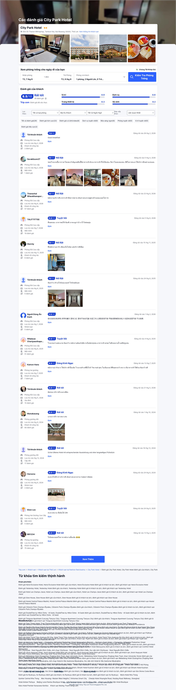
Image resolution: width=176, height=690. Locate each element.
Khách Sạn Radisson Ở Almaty (85, 665)
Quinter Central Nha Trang (29, 678)
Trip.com (22, 570)
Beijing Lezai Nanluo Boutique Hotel (51, 682)
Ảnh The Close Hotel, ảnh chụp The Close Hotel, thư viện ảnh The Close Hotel (49, 657)
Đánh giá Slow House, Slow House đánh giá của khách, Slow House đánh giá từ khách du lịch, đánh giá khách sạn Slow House (68, 598)
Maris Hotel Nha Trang (129, 675)
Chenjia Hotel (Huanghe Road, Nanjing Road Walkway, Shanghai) (114, 678)
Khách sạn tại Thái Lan (47, 570)
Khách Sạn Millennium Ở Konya (60, 668)
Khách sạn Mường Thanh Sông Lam (64, 686)
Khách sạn (32, 570)
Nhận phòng (27, 75)
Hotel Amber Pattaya (27, 682)
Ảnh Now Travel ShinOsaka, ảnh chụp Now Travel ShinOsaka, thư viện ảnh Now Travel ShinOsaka (57, 654)
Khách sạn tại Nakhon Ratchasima (71, 570)
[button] (157, 4)
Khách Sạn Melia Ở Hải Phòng (136, 665)
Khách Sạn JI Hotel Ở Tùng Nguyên (32, 668)
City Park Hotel (93, 570)
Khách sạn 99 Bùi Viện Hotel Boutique (113, 682)
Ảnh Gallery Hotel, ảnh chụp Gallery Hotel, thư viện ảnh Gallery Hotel (45, 665)
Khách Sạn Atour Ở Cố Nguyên (111, 665)
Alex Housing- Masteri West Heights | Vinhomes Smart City (64, 678)
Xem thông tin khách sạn (89, 32)
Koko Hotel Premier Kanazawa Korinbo (33, 686)
